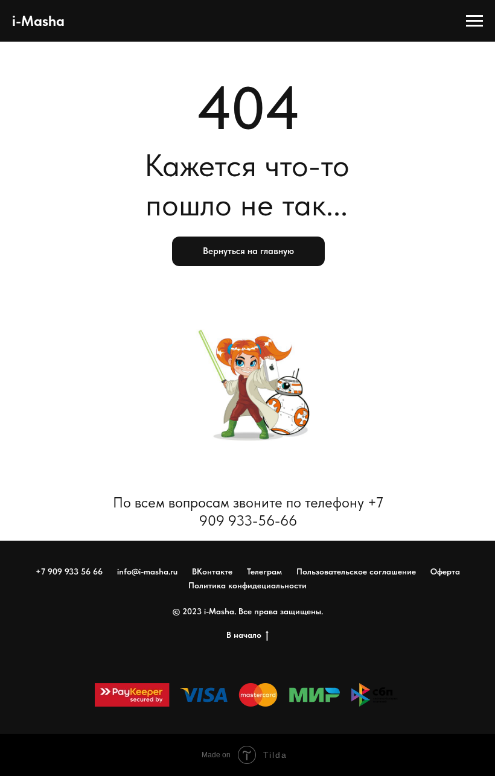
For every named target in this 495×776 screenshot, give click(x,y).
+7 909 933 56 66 (69, 571)
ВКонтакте (212, 571)
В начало (243, 635)
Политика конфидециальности (247, 585)
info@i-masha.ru (147, 571)
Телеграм (264, 571)
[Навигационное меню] (474, 21)
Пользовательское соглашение (356, 571)
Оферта (445, 571)
